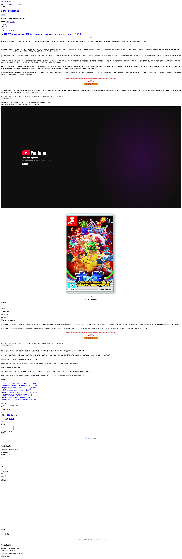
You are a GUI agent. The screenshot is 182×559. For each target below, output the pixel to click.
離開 (8, 556)
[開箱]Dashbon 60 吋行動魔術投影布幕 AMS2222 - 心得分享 (18, 394)
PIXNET (80, 539)
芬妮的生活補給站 (10, 11)
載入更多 (3, 424)
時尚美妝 (12, 22)
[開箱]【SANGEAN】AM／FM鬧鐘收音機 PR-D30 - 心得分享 (18, 395)
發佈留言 (3, 432)
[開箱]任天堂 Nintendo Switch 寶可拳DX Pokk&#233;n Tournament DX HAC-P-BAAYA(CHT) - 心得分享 (42, 34)
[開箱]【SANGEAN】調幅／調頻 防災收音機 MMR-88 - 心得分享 (19, 384)
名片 (4, 28)
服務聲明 (104, 539)
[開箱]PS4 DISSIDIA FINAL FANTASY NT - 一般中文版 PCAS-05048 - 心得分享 (23, 389)
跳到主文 (3, 15)
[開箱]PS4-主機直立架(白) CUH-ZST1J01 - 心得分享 (16, 390)
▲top (2, 421)
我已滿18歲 (3, 556)
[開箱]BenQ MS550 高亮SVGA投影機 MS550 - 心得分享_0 (17, 397)
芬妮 (2, 407)
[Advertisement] (91, 503)
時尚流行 (11, 419)
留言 (12, 415)
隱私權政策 (99, 539)
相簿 (4, 24)
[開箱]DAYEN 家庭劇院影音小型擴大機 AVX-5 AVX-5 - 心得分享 (19, 387)
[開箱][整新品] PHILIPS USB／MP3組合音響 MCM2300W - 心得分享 (20, 385)
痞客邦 (8, 415)
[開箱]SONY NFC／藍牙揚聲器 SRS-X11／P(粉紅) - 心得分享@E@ (20, 392)
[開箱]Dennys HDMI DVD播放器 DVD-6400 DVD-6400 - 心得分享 (19, 399)
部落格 (5, 26)
